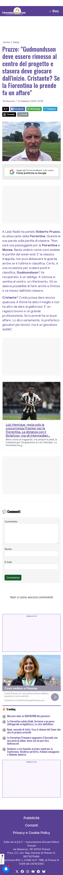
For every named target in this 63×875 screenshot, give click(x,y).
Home (6, 42)
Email (24, 114)
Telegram (51, 109)
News (16, 42)
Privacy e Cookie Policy (31, 833)
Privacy (1, 860)
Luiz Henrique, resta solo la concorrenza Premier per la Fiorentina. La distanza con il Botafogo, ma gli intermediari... (28, 430)
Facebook (19, 109)
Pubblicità (31, 818)
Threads (11, 114)
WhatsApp (35, 109)
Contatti (31, 825)
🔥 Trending (9, 709)
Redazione (9, 100)
